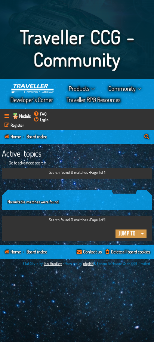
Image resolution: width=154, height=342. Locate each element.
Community (122, 88)
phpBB (88, 263)
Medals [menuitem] (25, 116)
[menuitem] (40, 114)
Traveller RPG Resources (93, 100)
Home (32, 88)
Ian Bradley (53, 263)
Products (79, 88)
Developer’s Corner (31, 100)
